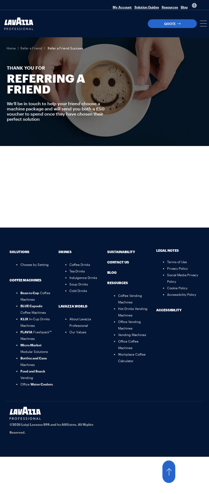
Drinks (65, 252)
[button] (203, 23)
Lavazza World (73, 306)
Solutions (19, 252)
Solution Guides (146, 7)
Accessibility (169, 310)
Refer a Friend (31, 48)
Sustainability (121, 252)
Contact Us (118, 262)
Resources (170, 7)
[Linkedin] (192, 413)
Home (11, 48)
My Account (122, 7)
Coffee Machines (25, 280)
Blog (184, 7)
